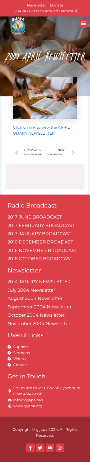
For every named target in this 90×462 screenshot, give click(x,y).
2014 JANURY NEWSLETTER (39, 281)
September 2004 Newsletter (40, 307)
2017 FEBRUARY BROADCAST (41, 225)
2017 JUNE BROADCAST (35, 217)
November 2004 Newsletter (39, 323)
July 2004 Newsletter (31, 290)
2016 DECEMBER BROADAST (40, 242)
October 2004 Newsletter (36, 315)
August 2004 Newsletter (35, 298)
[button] (83, 23)
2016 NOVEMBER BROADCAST (42, 250)
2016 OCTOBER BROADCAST (40, 258)
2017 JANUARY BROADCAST (39, 233)
